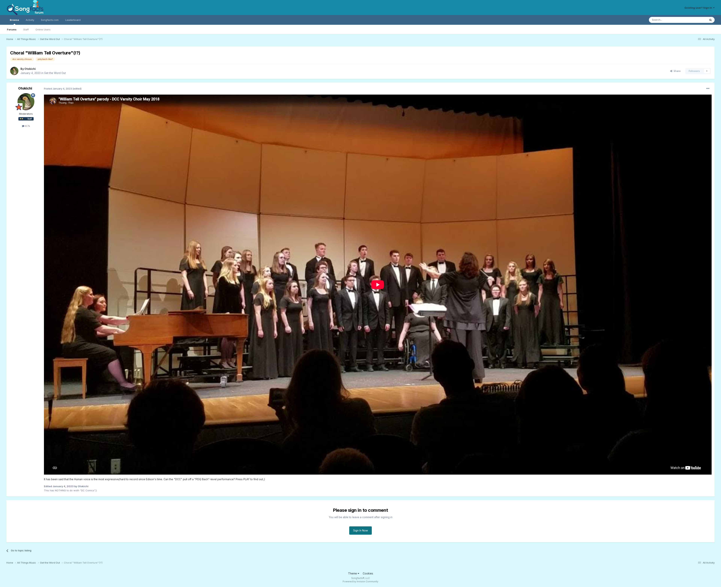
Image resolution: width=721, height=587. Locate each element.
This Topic (695, 19)
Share (676, 70)
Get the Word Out (55, 73)
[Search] (710, 20)
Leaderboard (73, 19)
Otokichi (30, 68)
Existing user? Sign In (699, 7)
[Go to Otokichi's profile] (14, 71)
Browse (14, 19)
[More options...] (708, 88)
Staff (26, 29)
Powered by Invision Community (360, 581)
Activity (30, 19)
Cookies (368, 573)
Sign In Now (360, 530)
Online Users (43, 29)
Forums (12, 29)
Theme (353, 573)
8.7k (27, 125)
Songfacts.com (50, 19)
